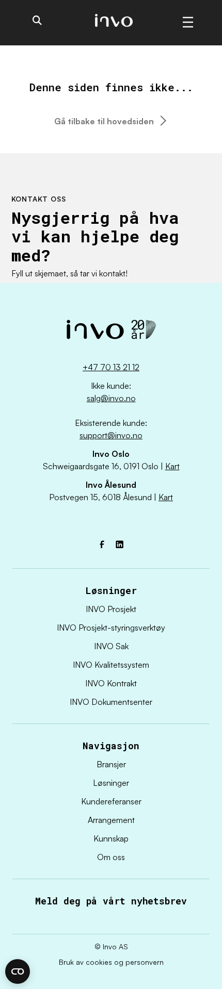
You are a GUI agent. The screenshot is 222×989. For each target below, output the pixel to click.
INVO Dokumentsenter (111, 702)
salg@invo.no (111, 398)
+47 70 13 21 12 (111, 367)
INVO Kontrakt (111, 683)
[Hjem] (111, 332)
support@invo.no (111, 435)
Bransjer (111, 764)
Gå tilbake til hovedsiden (104, 121)
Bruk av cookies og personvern (111, 962)
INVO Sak (111, 646)
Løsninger (111, 783)
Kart (172, 466)
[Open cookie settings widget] (17, 971)
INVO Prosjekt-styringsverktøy (111, 627)
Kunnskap (111, 838)
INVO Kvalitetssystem (111, 665)
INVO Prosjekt (111, 609)
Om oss (111, 857)
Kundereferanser (111, 801)
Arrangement (111, 820)
